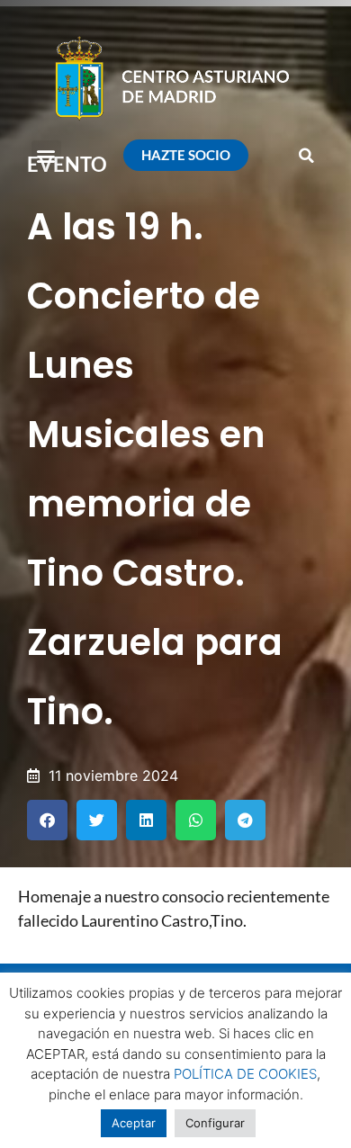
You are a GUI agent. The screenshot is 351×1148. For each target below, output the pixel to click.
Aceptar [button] (134, 1123)
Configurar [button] (215, 1123)
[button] (46, 155)
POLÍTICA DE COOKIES (245, 1073)
